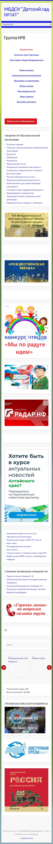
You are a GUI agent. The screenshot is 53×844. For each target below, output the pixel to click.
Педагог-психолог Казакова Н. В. (20, 576)
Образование (12, 157)
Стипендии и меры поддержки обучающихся (25, 190)
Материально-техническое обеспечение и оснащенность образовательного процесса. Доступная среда (25, 170)
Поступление (12, 550)
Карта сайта (12, 543)
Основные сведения (15, 144)
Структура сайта (26, 838)
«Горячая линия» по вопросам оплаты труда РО (26, 553)
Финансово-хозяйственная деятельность (23, 180)
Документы (11, 154)
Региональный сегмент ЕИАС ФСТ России (24, 540)
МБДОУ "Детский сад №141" (26, 11)
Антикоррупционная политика (19, 546)
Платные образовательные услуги (21, 177)
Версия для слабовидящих (21, 121)
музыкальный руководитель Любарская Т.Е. (25, 586)
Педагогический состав (16, 164)
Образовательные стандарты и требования (24, 203)
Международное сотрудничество (20, 193)
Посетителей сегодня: (16, 689)
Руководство (12, 161)
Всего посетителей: (15, 692)
